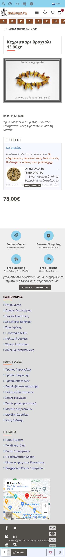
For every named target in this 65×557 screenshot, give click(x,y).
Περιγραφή (13, 140)
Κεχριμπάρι (13, 147)
